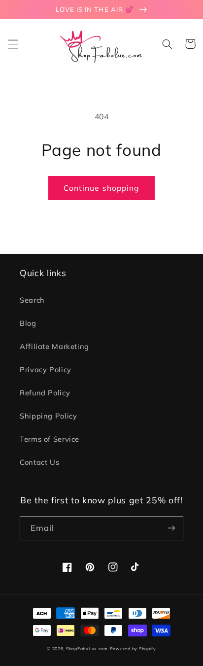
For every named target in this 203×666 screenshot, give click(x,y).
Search (32, 300)
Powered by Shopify (133, 648)
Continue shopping (101, 188)
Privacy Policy (45, 369)
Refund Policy (45, 392)
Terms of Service (49, 439)
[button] (12, 44)
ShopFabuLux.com (87, 648)
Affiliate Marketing (54, 346)
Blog (28, 323)
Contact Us (39, 462)
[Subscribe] (171, 528)
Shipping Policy (48, 416)
